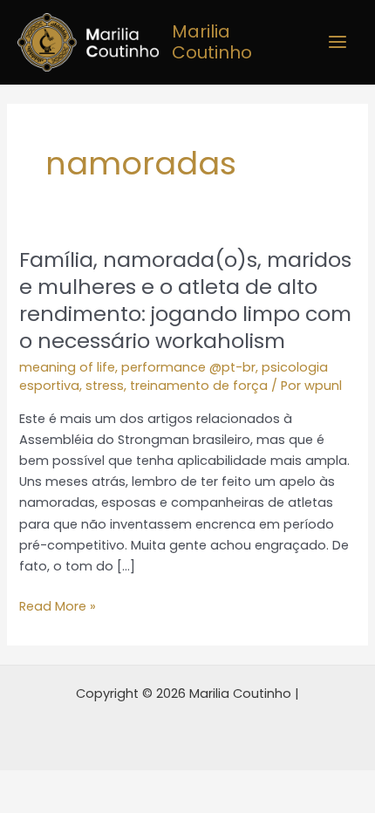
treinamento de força (199, 385)
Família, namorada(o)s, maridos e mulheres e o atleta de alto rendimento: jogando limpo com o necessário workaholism (185, 299)
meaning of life (67, 367)
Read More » (57, 605)
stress (104, 385)
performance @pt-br (188, 367)
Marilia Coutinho (212, 42)
